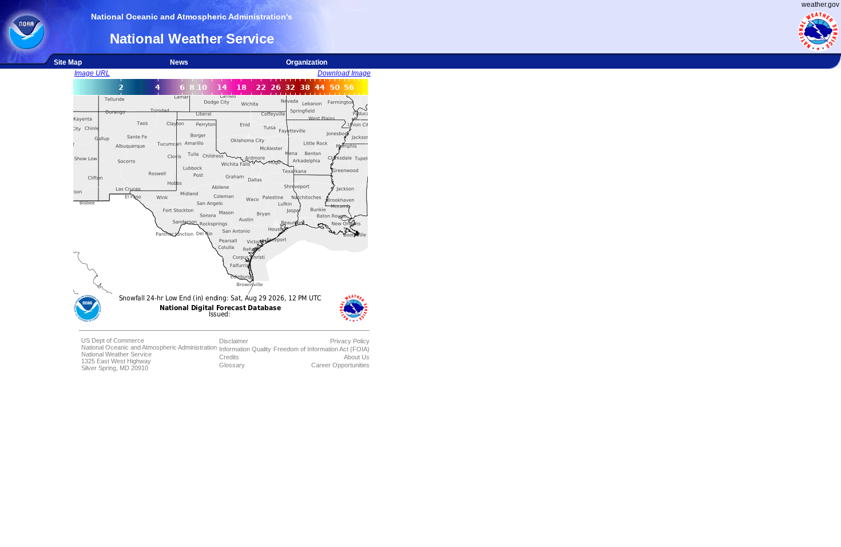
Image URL (92, 73)
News (179, 62)
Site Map (68, 62)
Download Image (344, 73)
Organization (306, 62)
